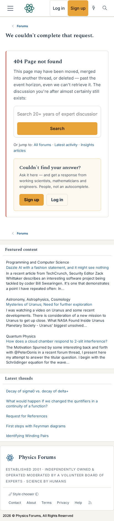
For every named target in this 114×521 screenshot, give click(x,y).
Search (57, 128)
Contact (15, 502)
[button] (36, 494)
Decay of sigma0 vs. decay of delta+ (37, 391)
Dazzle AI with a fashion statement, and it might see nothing (57, 267)
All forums (42, 144)
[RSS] (90, 502)
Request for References (26, 416)
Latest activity (66, 144)
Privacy (63, 502)
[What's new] (93, 8)
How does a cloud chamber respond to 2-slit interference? (56, 341)
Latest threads (19, 378)
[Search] (104, 8)
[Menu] (10, 8)
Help (78, 502)
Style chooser (23, 494)
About (31, 502)
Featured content (21, 249)
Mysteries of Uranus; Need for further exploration (49, 304)
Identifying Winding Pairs (27, 435)
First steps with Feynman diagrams (36, 426)
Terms (46, 502)
